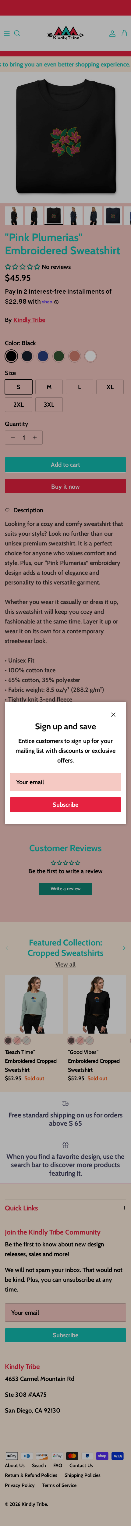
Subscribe (65, 804)
